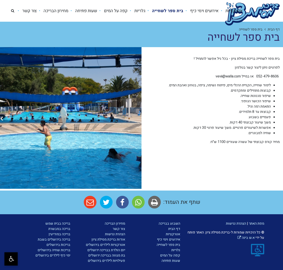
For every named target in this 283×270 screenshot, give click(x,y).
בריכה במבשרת (59, 228)
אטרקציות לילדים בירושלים (105, 244)
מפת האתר (256, 223)
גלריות (139, 11)
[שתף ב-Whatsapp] (138, 202)
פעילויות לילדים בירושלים (106, 260)
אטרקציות (233, 11)
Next (1, 119)
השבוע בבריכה (169, 223)
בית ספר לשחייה (167, 11)
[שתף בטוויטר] (106, 202)
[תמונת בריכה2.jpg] (71, 118)
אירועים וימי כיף (204, 11)
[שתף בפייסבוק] (122, 202)
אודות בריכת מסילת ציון (108, 239)
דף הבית (174, 228)
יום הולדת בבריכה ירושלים (106, 250)
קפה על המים (115, 11)
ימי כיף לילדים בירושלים (52, 255)
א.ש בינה (246, 237)
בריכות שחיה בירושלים (54, 250)
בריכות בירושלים (58, 244)
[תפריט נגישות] (11, 259)
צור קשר (29, 11)
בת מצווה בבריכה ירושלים (106, 255)
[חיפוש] (12, 11)
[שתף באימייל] (90, 202)
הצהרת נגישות (236, 223)
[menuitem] (231, 10)
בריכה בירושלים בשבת (54, 239)
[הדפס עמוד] (154, 202)
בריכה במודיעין (59, 234)
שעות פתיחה (85, 11)
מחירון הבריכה (55, 11)
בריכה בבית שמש (57, 223)
